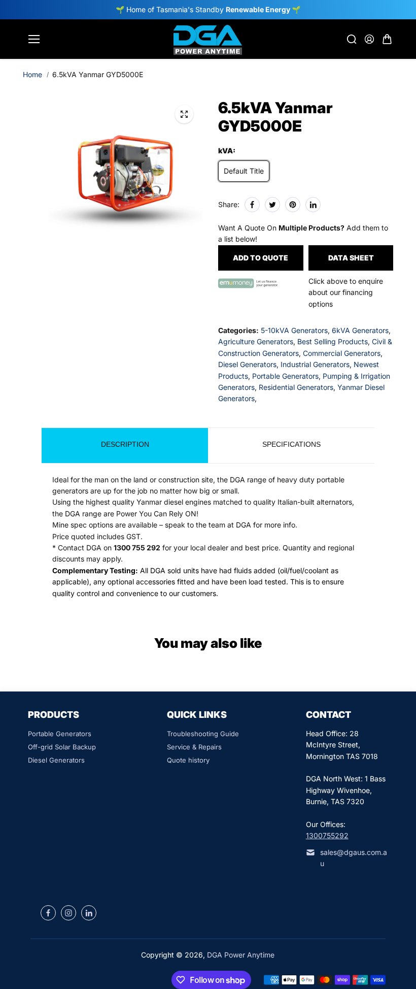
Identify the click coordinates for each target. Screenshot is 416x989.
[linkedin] (88, 912)
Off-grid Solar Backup (62, 747)
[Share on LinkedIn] (313, 204)
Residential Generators (296, 387)
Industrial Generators (315, 364)
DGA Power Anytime (240, 954)
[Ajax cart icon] (387, 39)
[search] (351, 39)
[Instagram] (68, 912)
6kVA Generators (360, 330)
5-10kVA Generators (294, 330)
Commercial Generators (341, 353)
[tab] (125, 445)
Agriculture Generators (255, 341)
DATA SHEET (351, 257)
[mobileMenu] (34, 39)
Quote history (188, 760)
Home (32, 74)
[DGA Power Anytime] (208, 39)
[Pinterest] (292, 204)
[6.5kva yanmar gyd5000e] (184, 114)
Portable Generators (285, 376)
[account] (369, 39)
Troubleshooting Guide (203, 734)
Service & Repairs (194, 747)
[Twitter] (272, 204)
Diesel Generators (247, 364)
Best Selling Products (332, 341)
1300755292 (327, 835)
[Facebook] (252, 204)
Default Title (244, 171)
